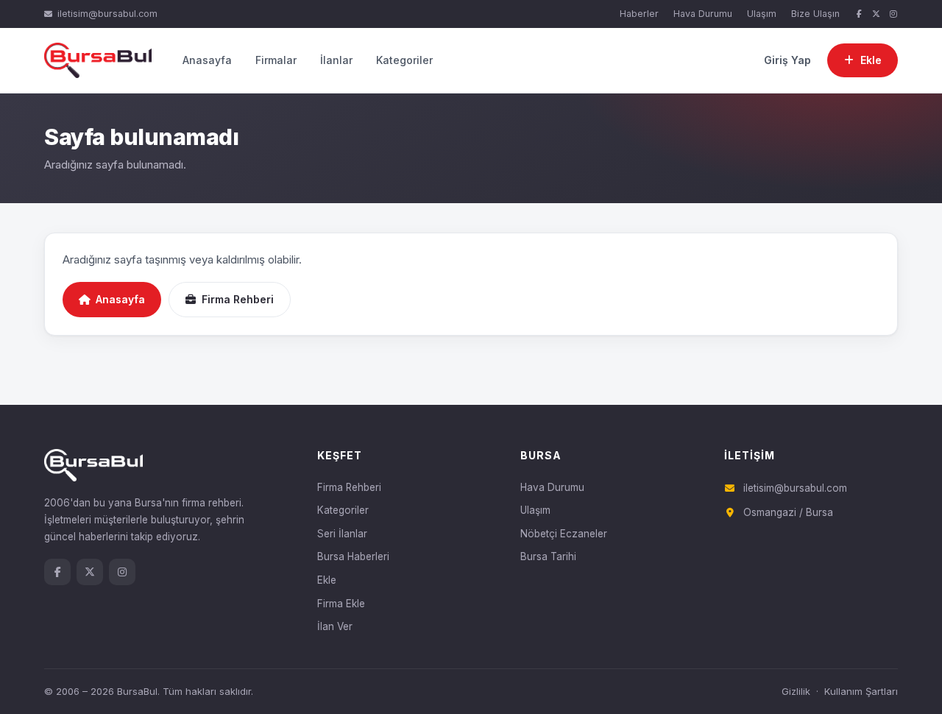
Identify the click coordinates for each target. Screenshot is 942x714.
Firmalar (276, 60)
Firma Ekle (341, 603)
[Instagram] (893, 14)
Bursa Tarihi (548, 556)
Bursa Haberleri (353, 556)
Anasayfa (207, 60)
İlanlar (336, 60)
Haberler (639, 13)
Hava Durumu (702, 13)
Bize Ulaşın (815, 13)
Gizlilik (796, 691)
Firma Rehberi (238, 299)
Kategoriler (404, 60)
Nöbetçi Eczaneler (563, 534)
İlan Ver (335, 626)
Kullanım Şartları (861, 691)
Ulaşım (761, 13)
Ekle (326, 580)
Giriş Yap (787, 60)
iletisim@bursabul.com (107, 13)
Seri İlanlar (342, 534)
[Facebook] (858, 14)
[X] (876, 14)
